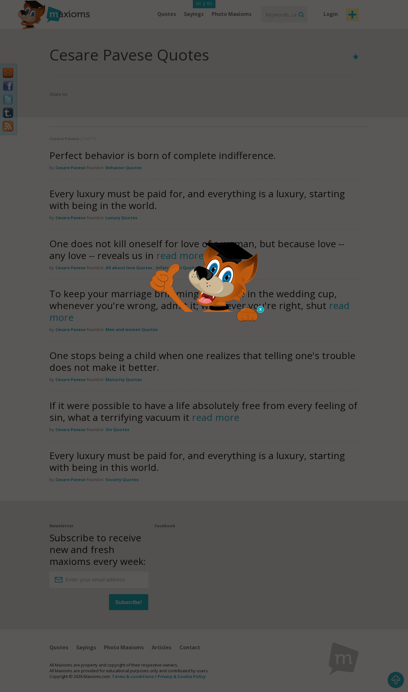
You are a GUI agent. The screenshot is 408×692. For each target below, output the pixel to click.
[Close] (261, 309)
